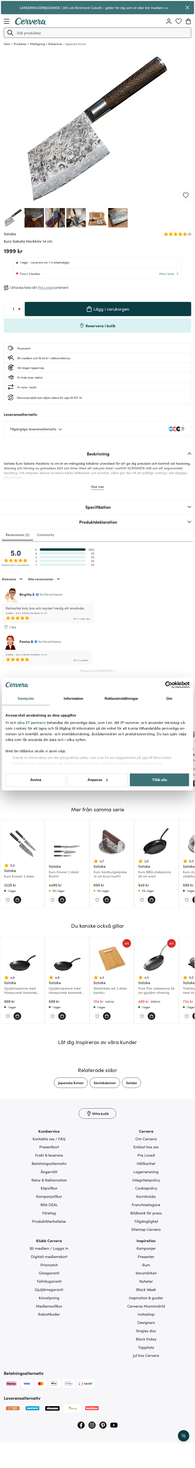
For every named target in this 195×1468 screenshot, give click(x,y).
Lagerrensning (146, 1171)
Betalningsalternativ (49, 1163)
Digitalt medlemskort (49, 1256)
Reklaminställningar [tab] (121, 698)
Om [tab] (169, 698)
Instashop (146, 1314)
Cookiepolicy (146, 1188)
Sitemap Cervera (146, 1229)
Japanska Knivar (71, 1082)
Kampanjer (146, 1248)
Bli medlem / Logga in (49, 1248)
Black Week (146, 1289)
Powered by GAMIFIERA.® (97, 670)
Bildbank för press (146, 1212)
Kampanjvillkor (49, 1196)
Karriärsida (146, 1196)
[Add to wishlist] (186, 194)
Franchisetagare (146, 1204)
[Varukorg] (188, 21)
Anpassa (95, 780)
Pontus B (26, 641)
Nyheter (146, 1281)
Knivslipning (49, 1297)
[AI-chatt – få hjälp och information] (183, 1435)
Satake (131, 1082)
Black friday (146, 1338)
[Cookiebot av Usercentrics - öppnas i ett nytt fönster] (169, 684)
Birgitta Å (27, 594)
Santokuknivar (105, 1082)
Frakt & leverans (49, 1155)
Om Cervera (146, 1138)
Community (45, 534)
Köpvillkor (49, 1188)
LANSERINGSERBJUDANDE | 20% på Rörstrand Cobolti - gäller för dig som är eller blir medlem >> (94, 7)
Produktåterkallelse (49, 1221)
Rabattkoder (49, 1314)
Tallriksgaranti (49, 1281)
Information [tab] (73, 698)
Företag (49, 1212)
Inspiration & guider (146, 1297)
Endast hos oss (146, 1146)
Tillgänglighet (146, 1221)
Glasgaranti (49, 1272)
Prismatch (49, 1264)
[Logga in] (168, 21)
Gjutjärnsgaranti (49, 1289)
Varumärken (146, 1272)
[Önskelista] (179, 21)
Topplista (146, 1347)
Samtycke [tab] (26, 698)
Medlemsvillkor (49, 1306)
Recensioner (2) (17, 534)
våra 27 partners (31, 723)
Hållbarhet (146, 1163)
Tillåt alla (159, 780)
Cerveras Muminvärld (146, 1306)
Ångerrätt (49, 1171)
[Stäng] (187, 7)
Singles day (146, 1330)
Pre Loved (146, 1155)
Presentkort (49, 1146)
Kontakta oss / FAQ (49, 1138)
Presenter (146, 1256)
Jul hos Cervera (146, 1355)
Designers (146, 1322)
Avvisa (35, 780)
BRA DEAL (49, 1204)
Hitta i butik (166, 274)
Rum (146, 1264)
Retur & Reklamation (49, 1179)
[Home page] (30, 23)
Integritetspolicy (146, 1179)
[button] (10, 33)
